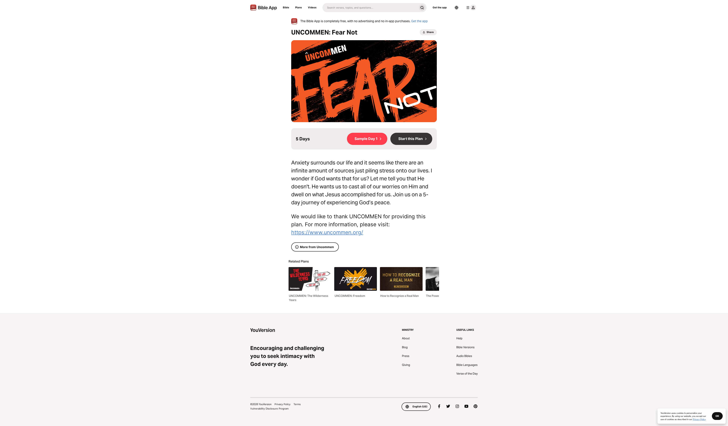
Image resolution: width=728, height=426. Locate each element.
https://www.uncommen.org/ (327, 232)
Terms (297, 404)
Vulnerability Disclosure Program (269, 408)
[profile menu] (470, 7)
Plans (298, 7)
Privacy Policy (282, 404)
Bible (286, 7)
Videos (312, 7)
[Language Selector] (456, 7)
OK (717, 415)
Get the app (440, 7)
